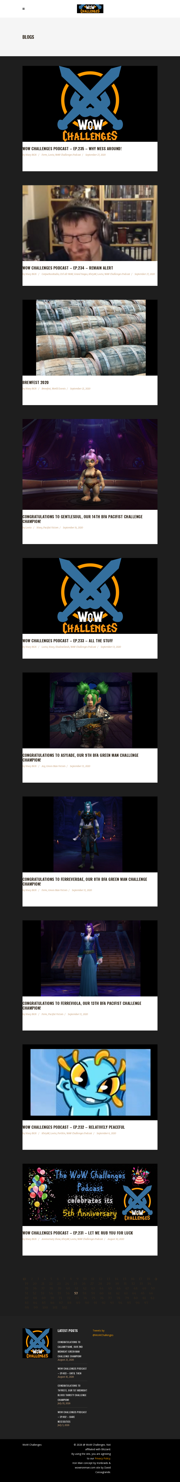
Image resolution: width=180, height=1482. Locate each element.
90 (87, 1303)
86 (52, 1303)
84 (35, 1303)
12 (100, 1279)
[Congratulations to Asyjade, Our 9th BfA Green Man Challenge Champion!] (90, 710)
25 (75, 1284)
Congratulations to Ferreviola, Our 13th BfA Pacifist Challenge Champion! (81, 1005)
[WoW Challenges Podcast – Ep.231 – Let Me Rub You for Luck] (90, 1195)
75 (93, 1298)
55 (59, 1293)
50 (153, 1288)
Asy (43, 766)
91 (95, 1303)
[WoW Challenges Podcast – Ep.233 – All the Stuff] (90, 596)
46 (119, 1288)
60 (101, 1293)
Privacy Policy (102, 1458)
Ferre (44, 154)
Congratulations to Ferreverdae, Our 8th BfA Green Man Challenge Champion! (84, 881)
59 (93, 1293)
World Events (59, 388)
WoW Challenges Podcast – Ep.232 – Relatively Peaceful (73, 1127)
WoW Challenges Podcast (68, 154)
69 (44, 1298)
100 (45, 1307)
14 (116, 1279)
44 (101, 1288)
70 (52, 1298)
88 (69, 1303)
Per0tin (61, 1133)
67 (26, 1298)
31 (125, 1284)
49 (144, 1288)
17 (140, 1279)
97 (146, 1303)
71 (60, 1298)
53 (42, 1293)
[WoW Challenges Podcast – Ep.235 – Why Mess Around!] (90, 104)
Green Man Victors (55, 766)
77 (110, 1298)
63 (126, 1293)
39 (59, 1288)
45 (110, 1288)
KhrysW (92, 274)
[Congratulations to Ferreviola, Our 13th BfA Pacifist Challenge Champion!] (90, 958)
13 (108, 1279)
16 (132, 1279)
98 (27, 1307)
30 (117, 1284)
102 (64, 1307)
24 (67, 1284)
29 (109, 1284)
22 (51, 1284)
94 (120, 1303)
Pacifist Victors (50, 527)
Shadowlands (62, 646)
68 (35, 1298)
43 (93, 1288)
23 (59, 1284)
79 (127, 1298)
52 (34, 1293)
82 (152, 1298)
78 (118, 1298)
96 (138, 1303)
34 (149, 1284)
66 (151, 1293)
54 (51, 1293)
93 (112, 1303)
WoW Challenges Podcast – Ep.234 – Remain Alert (67, 268)
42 (84, 1288)
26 (84, 1284)
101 (55, 1307)
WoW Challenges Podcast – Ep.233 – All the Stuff (67, 640)
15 (124, 1279)
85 (44, 1303)
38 (51, 1288)
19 (26, 1284)
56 (68, 1293)
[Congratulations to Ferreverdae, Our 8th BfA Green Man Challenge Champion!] (90, 834)
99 (36, 1307)
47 (127, 1288)
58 (84, 1293)
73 (77, 1298)
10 (85, 1279)
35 (26, 1288)
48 (135, 1288)
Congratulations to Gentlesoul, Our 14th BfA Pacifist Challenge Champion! (82, 519)
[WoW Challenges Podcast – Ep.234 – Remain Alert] (90, 223)
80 (136, 1298)
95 (129, 1303)
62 (118, 1293)
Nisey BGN (31, 154)
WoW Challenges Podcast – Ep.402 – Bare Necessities (72, 1416)
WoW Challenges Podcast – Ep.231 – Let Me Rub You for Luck (77, 1233)
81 (144, 1298)
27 (92, 1284)
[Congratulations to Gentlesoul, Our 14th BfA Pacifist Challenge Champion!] (90, 464)
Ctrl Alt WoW (66, 274)
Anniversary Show (51, 1239)
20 (35, 1284)
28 (100, 1284)
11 (92, 1279)
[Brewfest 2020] (90, 338)
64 (134, 1293)
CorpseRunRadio (50, 274)
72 (68, 1298)
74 (85, 1298)
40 (68, 1288)
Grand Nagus (81, 274)
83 (26, 1303)
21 (42, 1284)
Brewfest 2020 (35, 382)
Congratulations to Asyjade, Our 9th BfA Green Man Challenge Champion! (80, 757)
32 (133, 1284)
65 (142, 1293)
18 (148, 1279)
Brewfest (46, 388)
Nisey (39, 527)
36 (35, 1288)
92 (103, 1303)
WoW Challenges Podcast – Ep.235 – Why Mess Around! (72, 148)
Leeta (51, 154)
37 (43, 1288)
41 (76, 1288)
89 (78, 1303)
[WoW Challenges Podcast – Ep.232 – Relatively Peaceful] (90, 1082)
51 (26, 1293)
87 (61, 1303)
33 (141, 1284)
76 (102, 1298)
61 (109, 1293)
